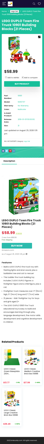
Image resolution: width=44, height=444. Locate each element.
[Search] (34, 4)
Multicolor (22, 109)
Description (9, 161)
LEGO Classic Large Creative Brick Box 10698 (11, 412)
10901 (20, 95)
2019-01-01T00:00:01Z (26, 119)
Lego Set (14, 11)
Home (4, 11)
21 (18, 125)
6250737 (21, 102)
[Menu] (4, 4)
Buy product (22, 83)
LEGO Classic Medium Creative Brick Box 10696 (32, 371)
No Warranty (23, 106)
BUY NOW (17, 245)
